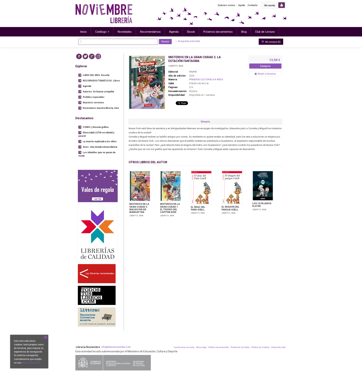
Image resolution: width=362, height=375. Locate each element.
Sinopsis (205, 121)
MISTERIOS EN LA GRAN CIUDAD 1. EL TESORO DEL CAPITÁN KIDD (170, 208)
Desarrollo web (278, 347)
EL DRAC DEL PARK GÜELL (198, 208)
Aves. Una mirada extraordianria (100, 147)
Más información (31, 362)
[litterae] (97, 317)
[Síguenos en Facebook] (79, 56)
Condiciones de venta (183, 347)
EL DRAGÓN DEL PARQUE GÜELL (230, 208)
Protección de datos (240, 347)
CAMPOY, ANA (175, 66)
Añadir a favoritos (267, 74)
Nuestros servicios (93, 102)
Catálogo (101, 31)
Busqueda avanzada (189, 41)
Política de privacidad (218, 347)
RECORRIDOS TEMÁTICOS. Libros (101, 80)
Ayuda (241, 5)
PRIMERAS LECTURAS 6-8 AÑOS (206, 79)
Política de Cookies (260, 347)
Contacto (253, 5)
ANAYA (193, 71)
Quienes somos (226, 5)
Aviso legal (201, 347)
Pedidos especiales (93, 97)
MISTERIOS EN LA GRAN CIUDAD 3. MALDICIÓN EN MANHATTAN (139, 208)
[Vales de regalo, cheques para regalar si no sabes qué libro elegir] (98, 186)
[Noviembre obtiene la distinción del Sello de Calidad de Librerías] (98, 233)
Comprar (265, 66)
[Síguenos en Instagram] (98, 56)
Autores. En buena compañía (98, 91)
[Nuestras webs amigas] (97, 273)
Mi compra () (273, 41)
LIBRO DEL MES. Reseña (96, 75)
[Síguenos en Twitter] (85, 56)
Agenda (87, 86)
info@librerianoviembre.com (116, 347)
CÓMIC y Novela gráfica (95, 127)
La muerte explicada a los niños (100, 141)
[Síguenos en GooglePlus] (92, 56)
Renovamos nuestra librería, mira (101, 108)
